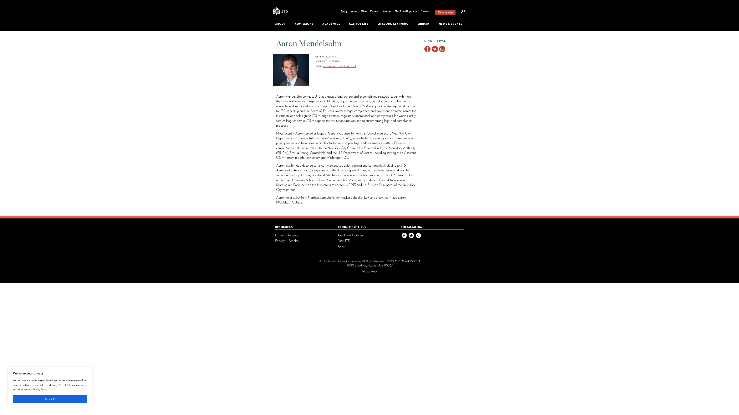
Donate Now (445, 12)
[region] (50, 387)
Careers (425, 11)
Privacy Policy (40, 389)
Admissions (304, 23)
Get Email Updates (406, 11)
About (280, 23)
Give (341, 246)
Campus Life (359, 23)
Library (423, 23)
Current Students (286, 235)
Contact (375, 11)
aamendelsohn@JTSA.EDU (339, 66)
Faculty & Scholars (287, 241)
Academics (331, 23)
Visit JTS (344, 241)
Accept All (50, 399)
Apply (343, 11)
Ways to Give (359, 11)
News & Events (450, 23)
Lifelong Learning (393, 23)
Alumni (387, 11)
